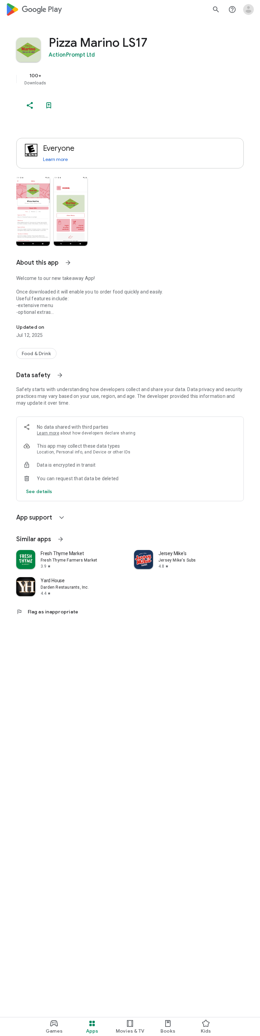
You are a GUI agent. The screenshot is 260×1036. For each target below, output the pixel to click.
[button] (33, 211)
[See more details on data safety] (39, 491)
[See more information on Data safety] (60, 375)
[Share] (30, 105)
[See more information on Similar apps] (60, 539)
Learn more (55, 159)
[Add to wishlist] (49, 105)
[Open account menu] (248, 9)
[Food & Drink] (36, 353)
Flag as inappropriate (47, 612)
